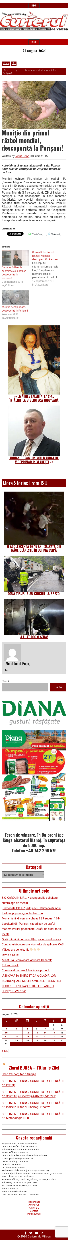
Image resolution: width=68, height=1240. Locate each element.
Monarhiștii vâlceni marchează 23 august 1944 (31, 918)
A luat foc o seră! (34, 636)
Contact (34, 1211)
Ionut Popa (22, 156)
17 (6, 1036)
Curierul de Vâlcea (39, 1236)
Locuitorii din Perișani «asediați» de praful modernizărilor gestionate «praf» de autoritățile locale (32, 929)
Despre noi (34, 1201)
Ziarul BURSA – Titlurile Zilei (34, 1067)
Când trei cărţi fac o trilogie (19, 1074)
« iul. (5, 1051)
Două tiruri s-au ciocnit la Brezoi (34, 593)
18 (16, 1036)
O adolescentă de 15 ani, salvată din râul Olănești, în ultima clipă (34, 548)
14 (45, 1032)
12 (27, 1032)
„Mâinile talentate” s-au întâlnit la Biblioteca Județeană (34, 398)
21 (45, 1036)
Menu (34, 5)
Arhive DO (34, 1207)
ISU (14, 63)
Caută (5, 681)
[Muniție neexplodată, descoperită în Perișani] (15, 297)
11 (16, 1032)
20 (36, 1036)
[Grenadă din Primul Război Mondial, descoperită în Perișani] (47, 268)
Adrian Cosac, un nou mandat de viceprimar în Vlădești (34, 459)
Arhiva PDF (34, 1204)
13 (36, 1032)
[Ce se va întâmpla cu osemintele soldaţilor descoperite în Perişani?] (15, 258)
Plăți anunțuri (34, 1213)
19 (27, 1036)
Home (6, 63)
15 (53, 1032)
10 (6, 1032)
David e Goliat (11, 955)
